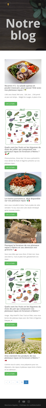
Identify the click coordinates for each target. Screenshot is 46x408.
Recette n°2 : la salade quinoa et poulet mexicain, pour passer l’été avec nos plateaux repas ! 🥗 (23, 87)
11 (17, 382)
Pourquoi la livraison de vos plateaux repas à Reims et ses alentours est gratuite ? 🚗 (22, 247)
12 (22, 382)
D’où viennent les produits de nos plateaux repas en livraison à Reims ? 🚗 (22, 358)
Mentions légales (11, 405)
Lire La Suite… (11, 104)
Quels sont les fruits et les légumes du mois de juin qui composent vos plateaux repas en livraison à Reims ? (23, 308)
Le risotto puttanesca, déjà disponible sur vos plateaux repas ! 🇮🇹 (22, 199)
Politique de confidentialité (30, 405)
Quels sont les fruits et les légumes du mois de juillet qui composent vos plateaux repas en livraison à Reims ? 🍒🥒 (23, 150)
